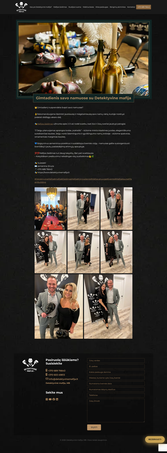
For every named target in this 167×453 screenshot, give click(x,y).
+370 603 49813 (56, 375)
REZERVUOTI (155, 439)
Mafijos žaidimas (45, 124)
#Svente (110, 179)
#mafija (57, 179)
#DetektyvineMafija (44, 179)
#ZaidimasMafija (69, 179)
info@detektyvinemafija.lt (63, 379)
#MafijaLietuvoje (98, 179)
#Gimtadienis (83, 179)
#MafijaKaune (121, 179)
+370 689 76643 (56, 370)
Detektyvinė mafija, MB (58, 383)
